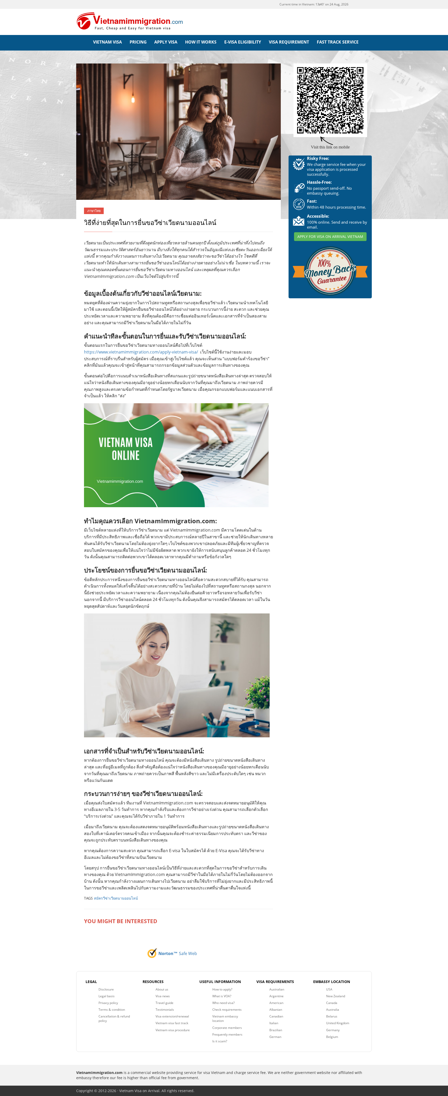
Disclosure (106, 989)
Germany (333, 1030)
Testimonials (165, 1009)
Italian (273, 1023)
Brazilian (275, 1030)
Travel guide (164, 1003)
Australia (332, 1009)
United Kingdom (337, 1023)
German (275, 1037)
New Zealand (335, 996)
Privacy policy (108, 1003)
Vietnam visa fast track (172, 1023)
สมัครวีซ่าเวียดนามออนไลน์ (116, 898)
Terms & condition (112, 1009)
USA (329, 989)
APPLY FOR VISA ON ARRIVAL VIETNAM (330, 236)
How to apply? (222, 989)
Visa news (163, 996)
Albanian (275, 1009)
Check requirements (227, 1009)
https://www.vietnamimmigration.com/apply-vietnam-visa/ (141, 352)
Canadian (276, 1016)
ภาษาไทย (94, 211)
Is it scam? (219, 1041)
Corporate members (227, 1028)
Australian (276, 989)
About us (162, 989)
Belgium (332, 1037)
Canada (331, 1003)
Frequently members (227, 1034)
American (276, 1003)
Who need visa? (223, 1003)
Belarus (331, 1016)
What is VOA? (221, 996)
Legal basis (107, 996)
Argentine (276, 996)
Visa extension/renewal (172, 1016)
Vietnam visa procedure (173, 1030)
